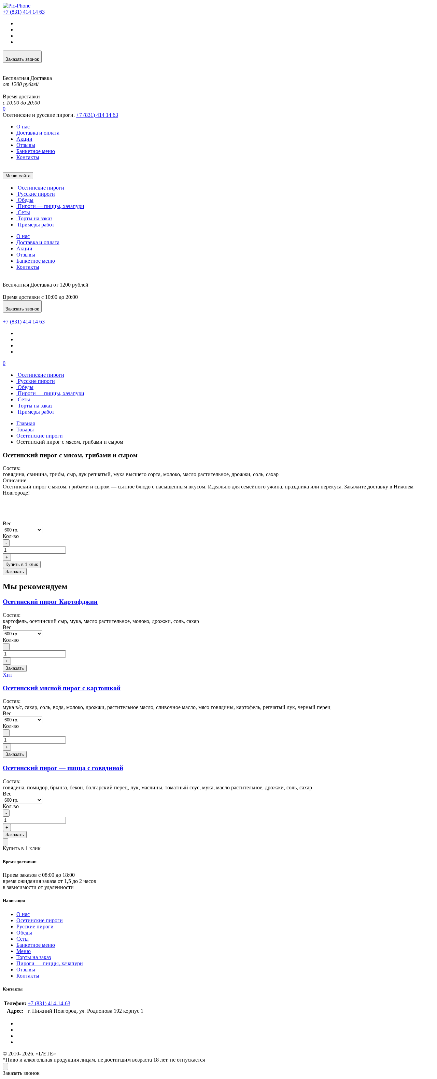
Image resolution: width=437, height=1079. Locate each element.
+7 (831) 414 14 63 (97, 115)
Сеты (23, 212)
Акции (24, 139)
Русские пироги (35, 194)
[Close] (5, 841)
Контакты (27, 157)
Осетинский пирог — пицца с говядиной (63, 768)
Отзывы (25, 145)
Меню (23, 951)
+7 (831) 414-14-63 (49, 1003)
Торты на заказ (34, 218)
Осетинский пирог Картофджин (50, 601)
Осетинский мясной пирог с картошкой (62, 688)
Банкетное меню (35, 151)
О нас (23, 126)
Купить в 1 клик (21, 564)
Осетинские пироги (40, 188)
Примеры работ (35, 224)
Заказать (14, 571)
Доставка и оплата (37, 133)
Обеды (24, 200)
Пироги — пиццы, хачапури (50, 206)
